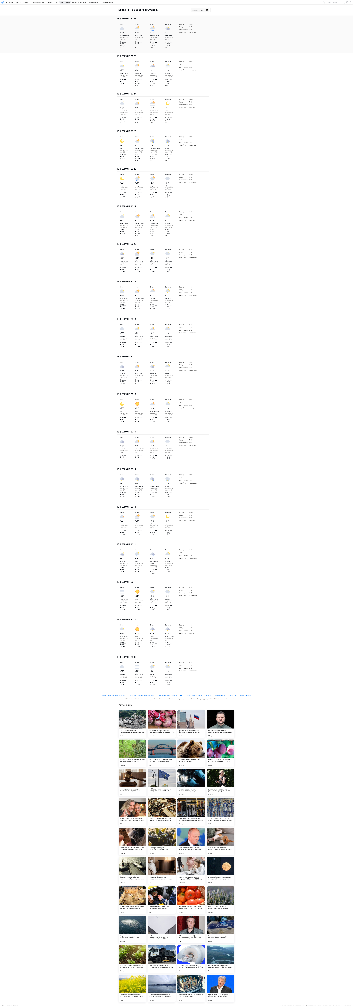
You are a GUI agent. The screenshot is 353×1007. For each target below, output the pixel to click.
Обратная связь (327, 1005)
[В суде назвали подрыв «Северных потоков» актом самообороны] (132, 929)
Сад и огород (232, 695)
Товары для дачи (245, 695)
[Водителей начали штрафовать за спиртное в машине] (191, 988)
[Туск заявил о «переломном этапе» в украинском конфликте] (191, 841)
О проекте (283, 1005)
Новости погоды (219, 695)
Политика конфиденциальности (295, 1005)
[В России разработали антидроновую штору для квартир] (162, 929)
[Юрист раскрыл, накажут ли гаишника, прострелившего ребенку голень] (132, 782)
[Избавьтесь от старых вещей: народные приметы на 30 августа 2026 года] (191, 812)
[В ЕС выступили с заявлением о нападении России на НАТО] (162, 782)
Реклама (15, 1005)
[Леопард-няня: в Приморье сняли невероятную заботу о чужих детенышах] (132, 753)
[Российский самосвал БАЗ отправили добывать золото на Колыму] (162, 959)
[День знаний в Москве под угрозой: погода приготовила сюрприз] (220, 782)
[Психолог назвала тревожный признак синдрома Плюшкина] (162, 812)
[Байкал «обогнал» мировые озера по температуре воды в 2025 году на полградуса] (162, 988)
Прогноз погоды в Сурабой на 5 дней (141, 695)
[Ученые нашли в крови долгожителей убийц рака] (191, 782)
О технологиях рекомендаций (313, 1005)
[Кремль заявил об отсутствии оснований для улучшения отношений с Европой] (220, 988)
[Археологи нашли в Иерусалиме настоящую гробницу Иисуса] (132, 900)
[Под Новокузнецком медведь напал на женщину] (191, 753)
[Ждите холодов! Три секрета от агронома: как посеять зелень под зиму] (132, 959)
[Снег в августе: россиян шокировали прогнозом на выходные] (220, 900)
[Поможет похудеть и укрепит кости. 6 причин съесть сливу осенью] (220, 753)
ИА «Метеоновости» (346, 1005)
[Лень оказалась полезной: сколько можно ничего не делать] (220, 841)
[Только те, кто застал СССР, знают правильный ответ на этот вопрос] (220, 812)
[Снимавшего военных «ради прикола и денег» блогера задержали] (220, 929)
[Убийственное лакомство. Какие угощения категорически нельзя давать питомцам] (132, 841)
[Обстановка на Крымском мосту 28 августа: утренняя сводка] (162, 753)
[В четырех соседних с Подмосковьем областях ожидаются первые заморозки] (162, 841)
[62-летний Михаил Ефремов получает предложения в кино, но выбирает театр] (191, 929)
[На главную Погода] (8, 2)
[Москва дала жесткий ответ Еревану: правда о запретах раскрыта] (191, 724)
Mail (3, 1005)
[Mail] (2, 2)
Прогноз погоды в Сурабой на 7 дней (169, 695)
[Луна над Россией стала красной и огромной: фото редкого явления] (220, 871)
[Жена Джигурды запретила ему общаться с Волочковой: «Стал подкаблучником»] (132, 812)
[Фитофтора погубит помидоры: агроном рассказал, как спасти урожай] (191, 900)
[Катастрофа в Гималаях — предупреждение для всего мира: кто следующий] (132, 724)
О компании (9, 1005)
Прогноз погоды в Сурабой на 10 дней (198, 695)
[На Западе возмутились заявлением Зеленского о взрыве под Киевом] (220, 724)
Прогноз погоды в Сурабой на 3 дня (114, 695)
